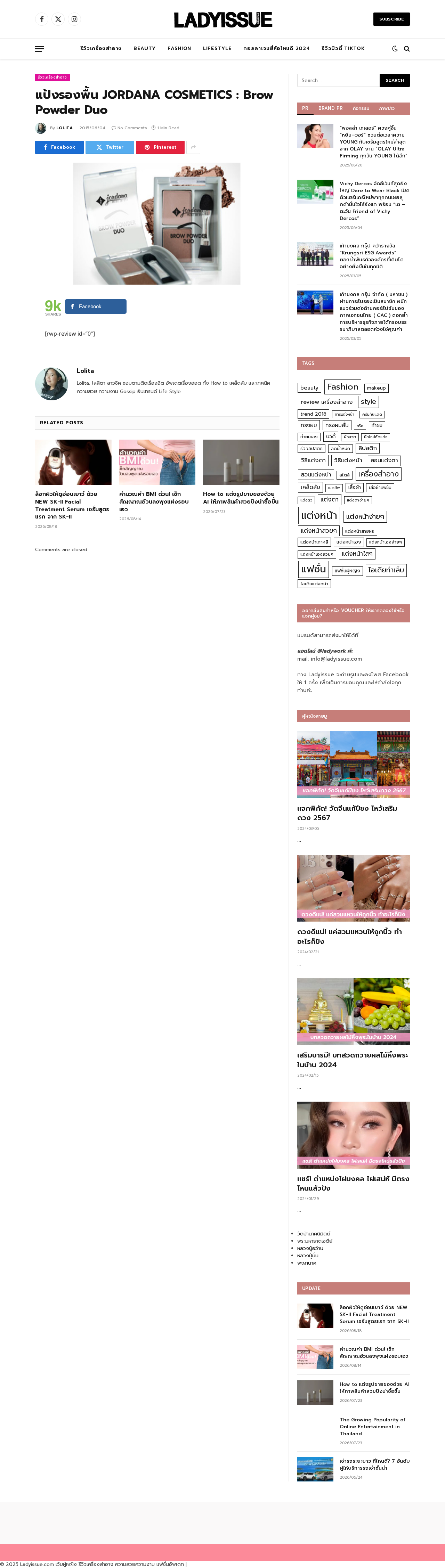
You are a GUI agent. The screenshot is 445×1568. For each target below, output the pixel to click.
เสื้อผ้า (354, 487)
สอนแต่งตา (384, 460)
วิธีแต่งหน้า (348, 460)
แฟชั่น (313, 569)
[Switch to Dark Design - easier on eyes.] (394, 49)
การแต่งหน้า (344, 414)
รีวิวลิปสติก (311, 448)
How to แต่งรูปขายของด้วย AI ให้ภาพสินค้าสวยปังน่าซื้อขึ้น (240, 498)
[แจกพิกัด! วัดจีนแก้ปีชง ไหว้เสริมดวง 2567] (353, 764)
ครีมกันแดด (372, 414)
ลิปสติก (367, 448)
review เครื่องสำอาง (327, 402)
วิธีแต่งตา (313, 460)
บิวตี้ (330, 436)
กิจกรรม (361, 108)
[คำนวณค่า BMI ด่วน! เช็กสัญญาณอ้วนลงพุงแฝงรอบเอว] (157, 462)
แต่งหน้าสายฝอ (359, 531)
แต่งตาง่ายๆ (358, 500)
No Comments (132, 128)
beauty (309, 388)
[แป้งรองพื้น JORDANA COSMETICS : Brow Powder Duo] (157, 224)
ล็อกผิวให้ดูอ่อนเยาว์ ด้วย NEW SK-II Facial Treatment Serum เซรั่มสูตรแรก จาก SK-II (72, 506)
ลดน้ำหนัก (340, 448)
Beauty (145, 48)
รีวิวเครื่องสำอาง (101, 48)
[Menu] (39, 49)
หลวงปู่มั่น (307, 1255)
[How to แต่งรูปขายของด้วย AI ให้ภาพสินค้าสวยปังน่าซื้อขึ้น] (241, 462)
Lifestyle (217, 48)
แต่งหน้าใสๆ (357, 553)
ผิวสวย (350, 437)
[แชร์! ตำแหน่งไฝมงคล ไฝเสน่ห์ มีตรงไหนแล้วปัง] (353, 1135)
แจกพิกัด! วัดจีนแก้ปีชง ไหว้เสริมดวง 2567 (347, 813)
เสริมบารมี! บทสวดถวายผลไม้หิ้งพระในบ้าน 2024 (352, 1060)
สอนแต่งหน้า (316, 474)
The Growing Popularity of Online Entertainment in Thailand (372, 1426)
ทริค (360, 425)
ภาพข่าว (387, 108)
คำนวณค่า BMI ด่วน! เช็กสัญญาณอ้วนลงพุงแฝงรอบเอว (154, 502)
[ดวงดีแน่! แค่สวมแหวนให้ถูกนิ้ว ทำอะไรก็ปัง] (353, 888)
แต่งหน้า (319, 515)
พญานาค (306, 1263)
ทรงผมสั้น (337, 425)
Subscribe (391, 19)
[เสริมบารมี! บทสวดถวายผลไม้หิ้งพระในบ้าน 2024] (353, 1011)
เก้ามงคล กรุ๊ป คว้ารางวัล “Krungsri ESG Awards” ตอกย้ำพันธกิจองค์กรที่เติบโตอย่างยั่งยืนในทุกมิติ (372, 256)
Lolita (64, 128)
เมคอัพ (334, 488)
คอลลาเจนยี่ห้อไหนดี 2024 (276, 48)
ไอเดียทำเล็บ (386, 570)
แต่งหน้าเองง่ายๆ (385, 542)
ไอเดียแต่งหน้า (314, 583)
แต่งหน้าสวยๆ (319, 530)
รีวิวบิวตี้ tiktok (343, 48)
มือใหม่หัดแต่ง (375, 437)
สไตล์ (344, 475)
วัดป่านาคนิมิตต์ (313, 1234)
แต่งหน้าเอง (349, 542)
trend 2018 (313, 414)
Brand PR (330, 108)
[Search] (406, 49)
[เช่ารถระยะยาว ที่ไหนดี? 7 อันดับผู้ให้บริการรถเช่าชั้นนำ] (315, 1469)
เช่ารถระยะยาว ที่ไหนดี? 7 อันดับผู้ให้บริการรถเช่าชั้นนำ (375, 1465)
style (368, 402)
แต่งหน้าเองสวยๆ (316, 554)
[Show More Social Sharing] (193, 147)
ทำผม (377, 425)
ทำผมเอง (309, 436)
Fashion (179, 48)
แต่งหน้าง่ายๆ (365, 517)
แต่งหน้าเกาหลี (314, 542)
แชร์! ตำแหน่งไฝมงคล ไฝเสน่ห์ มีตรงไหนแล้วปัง (353, 1183)
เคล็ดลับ (310, 487)
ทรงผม (309, 425)
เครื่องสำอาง (378, 474)
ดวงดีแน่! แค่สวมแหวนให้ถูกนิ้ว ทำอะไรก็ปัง (349, 936)
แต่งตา (330, 499)
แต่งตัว (306, 500)
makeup (376, 388)
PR (305, 108)
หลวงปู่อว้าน (310, 1248)
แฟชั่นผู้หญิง (347, 570)
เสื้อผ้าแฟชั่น (380, 487)
